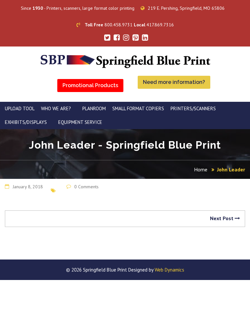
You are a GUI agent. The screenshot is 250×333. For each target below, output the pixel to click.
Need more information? (174, 82)
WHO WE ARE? (56, 108)
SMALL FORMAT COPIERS (138, 108)
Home (200, 169)
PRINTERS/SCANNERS (193, 108)
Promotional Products (90, 85)
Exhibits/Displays (26, 122)
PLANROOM (94, 108)
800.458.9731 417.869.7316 (129, 25)
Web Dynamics (169, 270)
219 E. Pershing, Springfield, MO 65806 (186, 8)
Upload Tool (20, 108)
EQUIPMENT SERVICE (80, 122)
